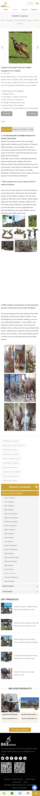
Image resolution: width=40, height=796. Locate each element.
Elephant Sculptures (11, 518)
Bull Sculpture (9, 510)
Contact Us (34, 9)
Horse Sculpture (9, 498)
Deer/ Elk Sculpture (11, 514)
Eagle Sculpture (9, 529)
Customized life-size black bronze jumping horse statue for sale (26, 657)
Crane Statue (8, 569)
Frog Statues (8, 541)
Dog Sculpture (9, 553)
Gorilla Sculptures (10, 525)
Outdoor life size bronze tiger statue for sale (24, 673)
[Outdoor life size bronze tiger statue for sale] (6, 673)
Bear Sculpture (9, 506)
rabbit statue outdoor (10, 450)
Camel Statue (9, 537)
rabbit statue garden (10, 467)
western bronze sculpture (11, 472)
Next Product (32, 113)
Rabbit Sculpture (10, 573)
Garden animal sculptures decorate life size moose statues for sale (26, 624)
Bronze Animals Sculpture (24, 20)
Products (15, 9)
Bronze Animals (17, 779)
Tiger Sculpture (9, 581)
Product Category (20, 487)
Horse (25, 782)
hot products (10, 599)
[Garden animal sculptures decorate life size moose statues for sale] (6, 624)
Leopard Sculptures (11, 577)
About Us (25, 9)
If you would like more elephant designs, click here (10, 718)
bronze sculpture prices (11, 476)
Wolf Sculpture (9, 533)
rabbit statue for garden (11, 454)
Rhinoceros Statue (10, 561)
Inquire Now (6, 113)
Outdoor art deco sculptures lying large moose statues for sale (25, 608)
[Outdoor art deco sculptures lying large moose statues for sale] (6, 608)
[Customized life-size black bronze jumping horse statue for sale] (6, 657)
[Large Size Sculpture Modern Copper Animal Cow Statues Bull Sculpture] (10, 703)
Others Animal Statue (11, 557)
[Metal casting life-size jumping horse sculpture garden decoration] (6, 640)
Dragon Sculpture (10, 545)
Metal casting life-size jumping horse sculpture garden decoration (26, 640)
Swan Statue (8, 565)
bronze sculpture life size (11, 458)
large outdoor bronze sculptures (14, 445)
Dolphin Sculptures (10, 549)
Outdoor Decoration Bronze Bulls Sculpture (30, 714)
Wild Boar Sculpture (11, 522)
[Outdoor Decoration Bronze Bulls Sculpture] (30, 703)
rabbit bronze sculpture (11, 441)
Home (6, 9)
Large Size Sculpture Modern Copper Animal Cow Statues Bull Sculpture (11, 714)
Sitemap (23, 788)
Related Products (20, 688)
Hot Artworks (7, 591)
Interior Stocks (8, 586)
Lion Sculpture (9, 502)
